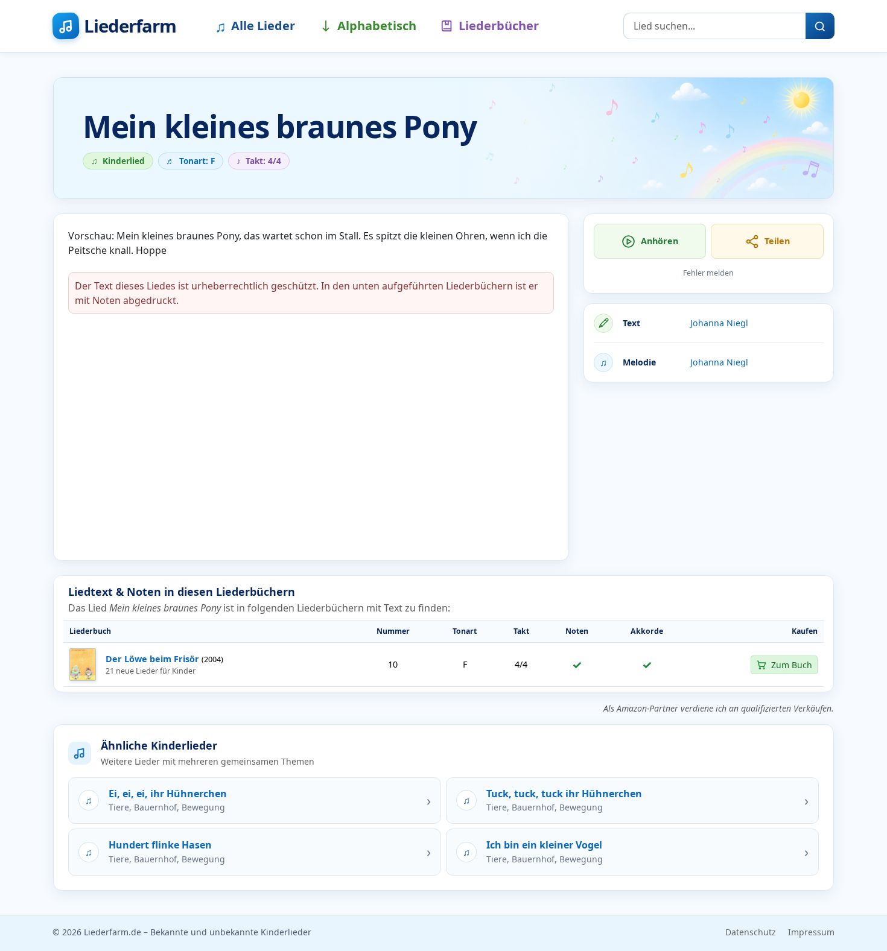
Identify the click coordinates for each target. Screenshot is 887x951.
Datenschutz (750, 932)
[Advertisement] (708, 476)
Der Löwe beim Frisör (152, 659)
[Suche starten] (820, 26)
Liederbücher (499, 25)
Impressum (811, 932)
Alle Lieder (255, 26)
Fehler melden (708, 273)
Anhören (659, 241)
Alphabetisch (376, 25)
